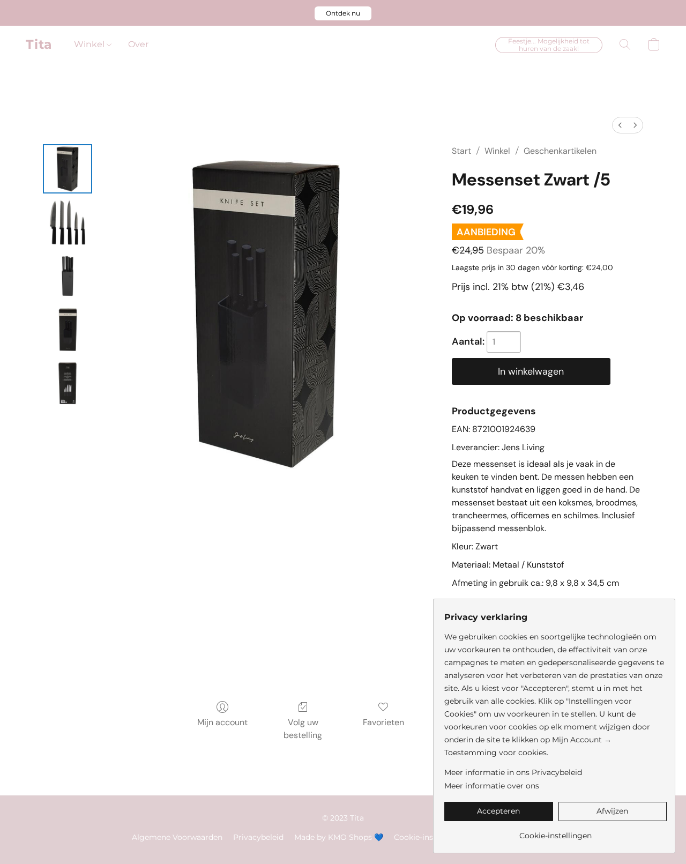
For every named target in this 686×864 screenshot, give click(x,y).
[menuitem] (620, 125)
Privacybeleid (258, 837)
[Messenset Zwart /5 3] (67, 329)
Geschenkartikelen (560, 151)
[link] (555, 831)
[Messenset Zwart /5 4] (67, 383)
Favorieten (383, 722)
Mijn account (222, 722)
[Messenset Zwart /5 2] (67, 276)
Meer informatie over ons (491, 786)
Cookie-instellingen (430, 837)
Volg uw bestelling (303, 729)
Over (138, 44)
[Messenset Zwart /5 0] (67, 168)
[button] (343, 13)
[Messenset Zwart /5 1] (67, 222)
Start (461, 151)
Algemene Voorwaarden (177, 837)
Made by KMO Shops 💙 (338, 837)
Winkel (90, 44)
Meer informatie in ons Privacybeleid (513, 772)
